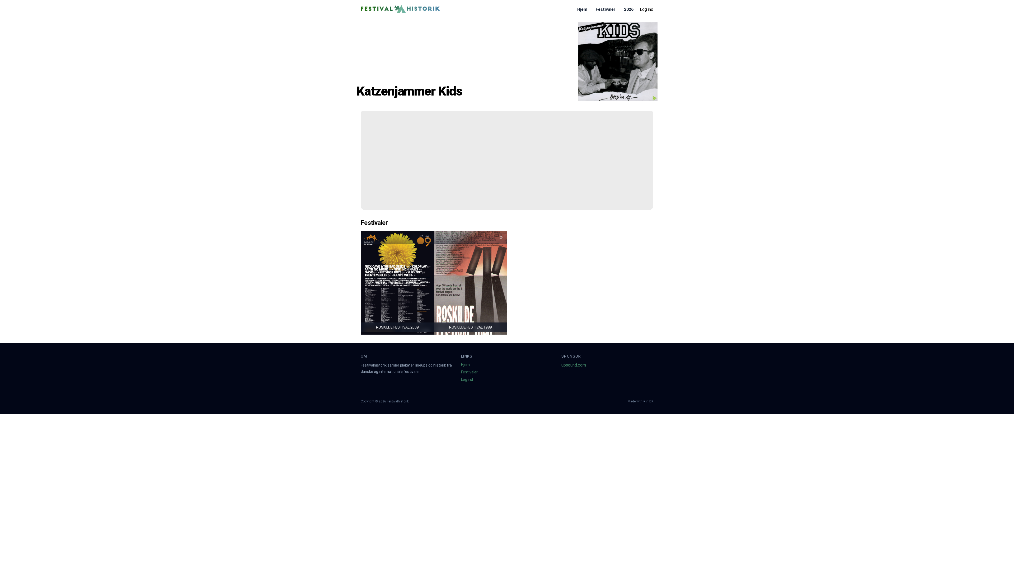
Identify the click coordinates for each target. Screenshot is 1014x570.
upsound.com (573, 365)
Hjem (582, 9)
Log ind (646, 9)
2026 (628, 9)
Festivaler (606, 9)
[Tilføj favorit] (427, 237)
